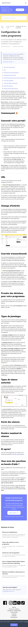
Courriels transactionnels (10, 75)
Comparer (14, 615)
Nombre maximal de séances (11, 88)
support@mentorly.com (8, 591)
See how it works (7, 61)
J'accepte (14, 624)
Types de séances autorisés (10, 83)
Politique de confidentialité (14, 610)
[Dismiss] (26, 10)
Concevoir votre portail (9, 67)
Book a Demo (20, 9)
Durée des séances (8, 85)
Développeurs (14, 617)
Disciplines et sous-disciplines (11, 72)
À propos (14, 614)
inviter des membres (18, 454)
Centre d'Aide (14, 612)
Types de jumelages (8, 80)
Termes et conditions (14, 609)
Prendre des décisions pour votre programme (15, 78)
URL (5, 70)
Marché (14, 607)
